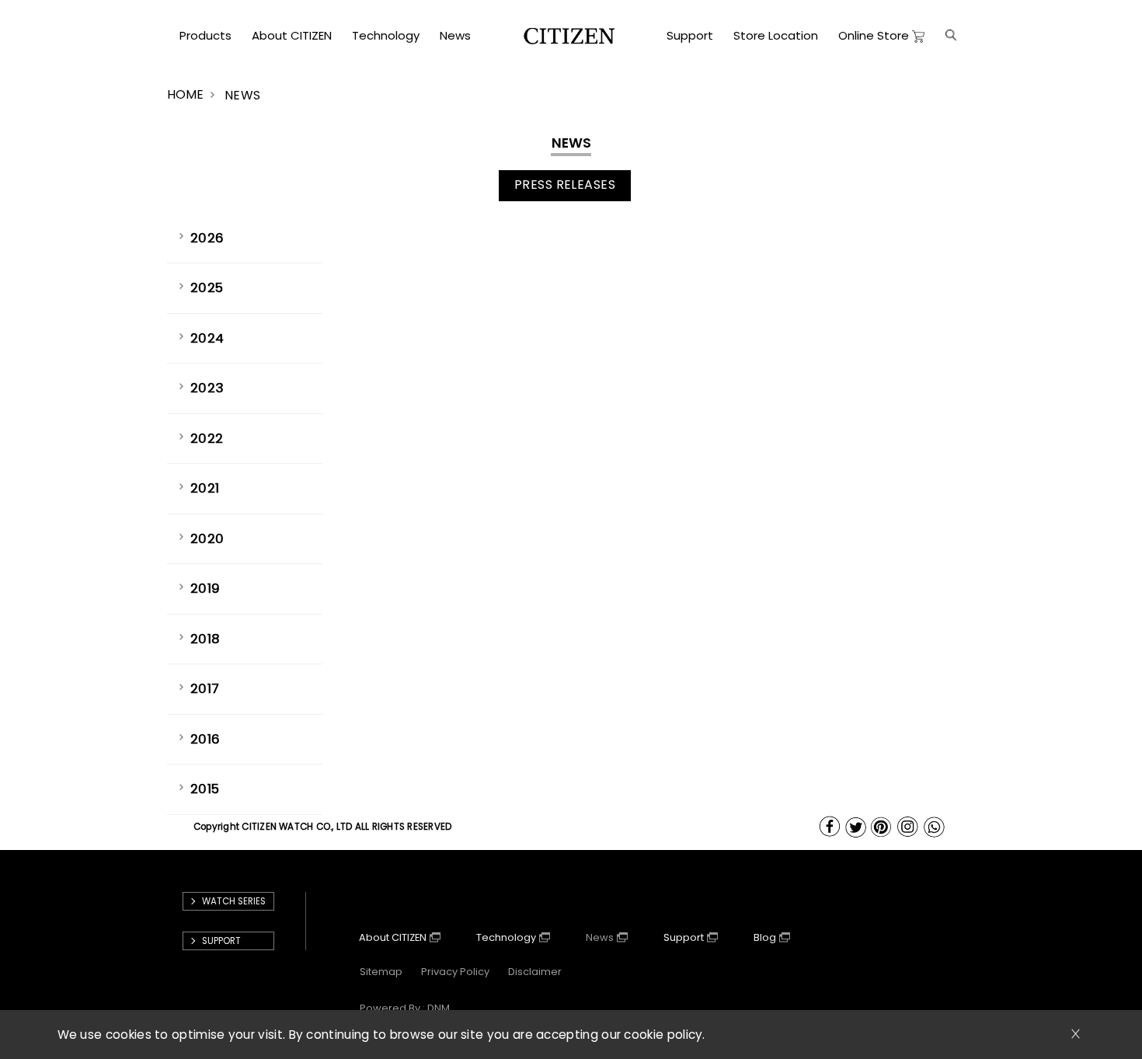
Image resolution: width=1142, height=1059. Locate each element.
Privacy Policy (455, 971)
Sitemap (381, 971)
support (221, 941)
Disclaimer (535, 971)
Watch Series (234, 901)
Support (683, 937)
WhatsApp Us (935, 826)
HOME (185, 94)
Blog (765, 937)
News (600, 937)
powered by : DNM (405, 1008)
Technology (506, 937)
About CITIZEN (393, 937)
